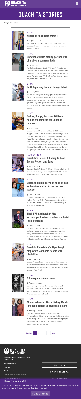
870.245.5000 (8, 360)
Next (53, 333)
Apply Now (59, 365)
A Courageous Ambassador (41, 278)
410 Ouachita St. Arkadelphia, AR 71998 (17, 357)
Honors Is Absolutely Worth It (42, 36)
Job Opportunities (9, 371)
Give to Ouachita (59, 372)
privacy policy (43, 388)
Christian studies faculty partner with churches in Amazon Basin (47, 58)
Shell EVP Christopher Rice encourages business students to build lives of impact (48, 217)
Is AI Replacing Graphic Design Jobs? (47, 87)
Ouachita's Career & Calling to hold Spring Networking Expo (46, 159)
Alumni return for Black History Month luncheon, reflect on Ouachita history (47, 304)
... (44, 333)
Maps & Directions (10, 363)
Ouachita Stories (41, 14)
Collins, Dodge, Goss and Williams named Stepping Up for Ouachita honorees (45, 119)
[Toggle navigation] (74, 23)
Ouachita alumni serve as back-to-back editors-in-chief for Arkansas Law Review (48, 186)
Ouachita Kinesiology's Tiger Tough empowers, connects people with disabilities (45, 250)
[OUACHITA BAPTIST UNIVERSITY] (14, 351)
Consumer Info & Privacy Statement (15, 375)
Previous (29, 333)
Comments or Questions (12, 378)
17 (48, 333)
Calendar (7, 367)
